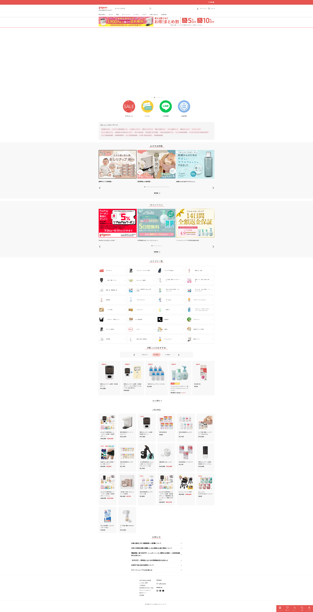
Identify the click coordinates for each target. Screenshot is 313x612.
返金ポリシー (142, 592)
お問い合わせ (154, 14)
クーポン (136, 14)
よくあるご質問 (143, 583)
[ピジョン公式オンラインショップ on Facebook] (160, 591)
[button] (100, 188)
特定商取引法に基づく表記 (146, 587)
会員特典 (164, 14)
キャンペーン (126, 14)
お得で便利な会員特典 (145, 580)
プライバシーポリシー (145, 590)
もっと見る (156, 400)
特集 (117, 14)
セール (111, 14)
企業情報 (141, 595)
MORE (156, 193)
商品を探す (102, 14)
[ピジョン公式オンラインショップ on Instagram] (157, 591)
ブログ (144, 14)
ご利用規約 (142, 585)
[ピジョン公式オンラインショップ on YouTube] (163, 591)
